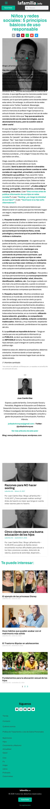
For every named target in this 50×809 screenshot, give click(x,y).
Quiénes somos (9, 726)
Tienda (5, 716)
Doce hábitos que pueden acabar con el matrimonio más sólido (21, 632)
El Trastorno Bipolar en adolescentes (20, 643)
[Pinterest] (25, 709)
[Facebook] (17, 709)
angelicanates (26, 805)
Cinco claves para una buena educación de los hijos (24, 533)
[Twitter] (33, 709)
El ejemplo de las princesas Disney (19, 596)
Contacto (6, 721)
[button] (13, 35)
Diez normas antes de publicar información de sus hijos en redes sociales (24, 194)
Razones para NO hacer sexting (21, 487)
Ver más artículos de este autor (25, 431)
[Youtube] (29, 709)
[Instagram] (21, 709)
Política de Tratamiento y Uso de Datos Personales (23, 732)
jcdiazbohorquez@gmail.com (21, 424)
